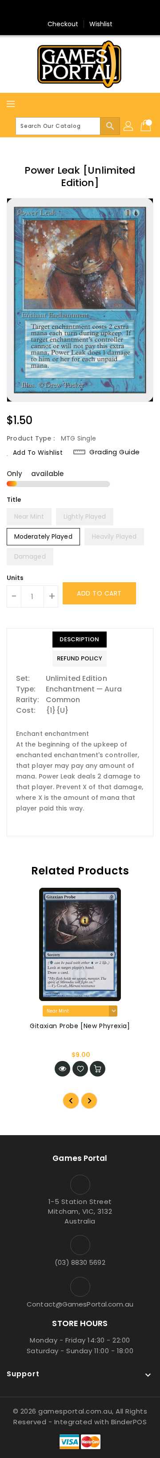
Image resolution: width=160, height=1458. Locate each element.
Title (14, 499)
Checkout (63, 24)
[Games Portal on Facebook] (63, 10)
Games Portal (79, 1158)
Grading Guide (114, 452)
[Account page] (129, 126)
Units (15, 578)
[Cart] (147, 126)
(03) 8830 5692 (80, 1262)
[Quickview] (62, 1069)
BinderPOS (129, 1421)
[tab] (79, 640)
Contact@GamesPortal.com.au (80, 1304)
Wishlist (101, 24)
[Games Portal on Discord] (97, 10)
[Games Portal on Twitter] (80, 10)
